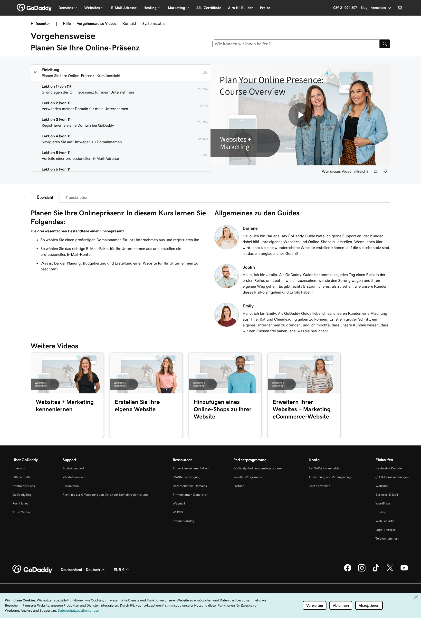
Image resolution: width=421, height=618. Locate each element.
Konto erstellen (319, 485)
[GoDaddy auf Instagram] (361, 571)
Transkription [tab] (77, 197)
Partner (238, 485)
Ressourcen (71, 485)
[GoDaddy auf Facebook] (347, 571)
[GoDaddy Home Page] (32, 569)
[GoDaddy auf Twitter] (390, 571)
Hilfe (67, 23)
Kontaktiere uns (23, 485)
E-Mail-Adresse (124, 8)
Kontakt (129, 23)
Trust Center (21, 512)
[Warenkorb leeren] (399, 7)
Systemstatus (153, 23)
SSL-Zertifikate (208, 8)
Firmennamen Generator (190, 494)
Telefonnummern (387, 538)
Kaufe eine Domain (388, 468)
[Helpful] (376, 171)
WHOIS (178, 512)
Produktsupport (73, 468)
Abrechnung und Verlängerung (330, 477)
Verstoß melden (74, 477)
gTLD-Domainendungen (392, 477)
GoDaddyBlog (21, 494)
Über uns (18, 468)
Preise (265, 8)
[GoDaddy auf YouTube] (404, 571)
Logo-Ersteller (385, 529)
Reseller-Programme (247, 477)
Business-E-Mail (386, 494)
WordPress (383, 503)
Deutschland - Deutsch (80, 569)
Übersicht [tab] (45, 197)
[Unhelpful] (385, 171)
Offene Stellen (22, 477)
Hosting (380, 512)
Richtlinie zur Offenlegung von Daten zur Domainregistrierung (105, 494)
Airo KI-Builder (240, 8)
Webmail (179, 503)
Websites (381, 485)
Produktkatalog (183, 521)
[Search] (385, 43)
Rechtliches (20, 503)
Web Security (384, 521)
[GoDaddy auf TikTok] (376, 571)
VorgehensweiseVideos (96, 23)
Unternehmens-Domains (190, 485)
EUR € (119, 569)
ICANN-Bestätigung (186, 477)
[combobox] (296, 44)
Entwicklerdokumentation (191, 468)
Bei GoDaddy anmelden (325, 468)
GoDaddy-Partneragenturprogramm (258, 468)
